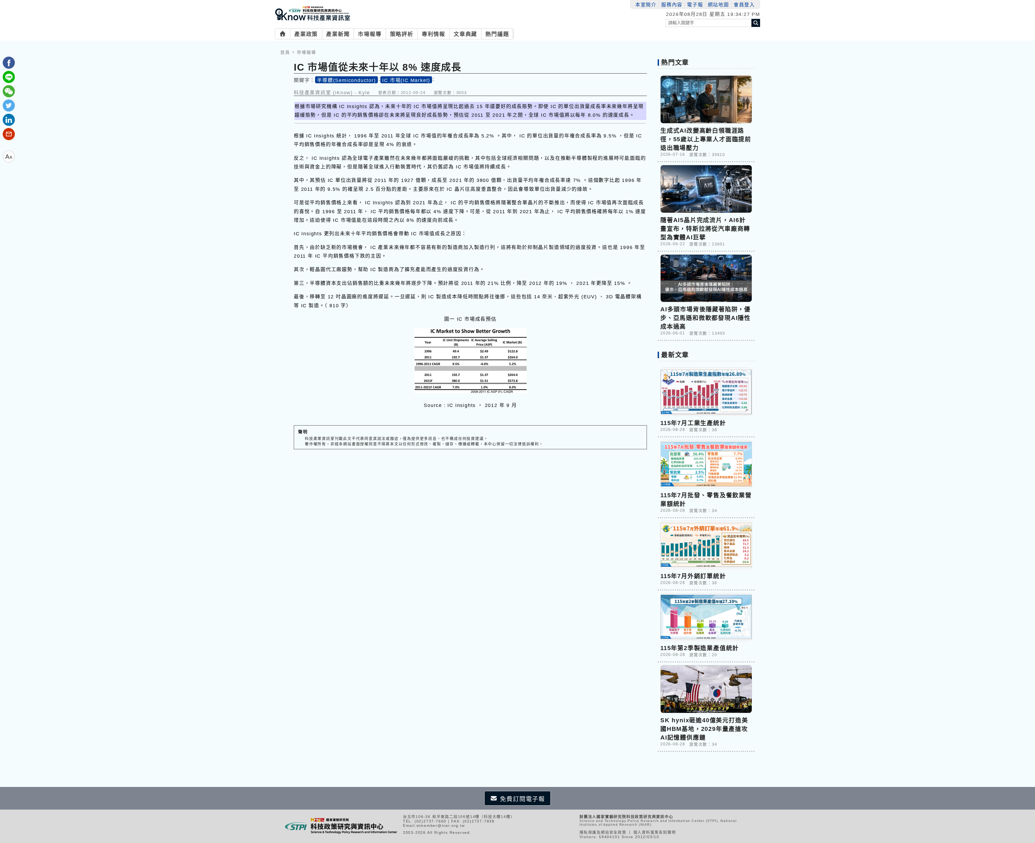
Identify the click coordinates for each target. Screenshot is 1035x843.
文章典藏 (465, 34)
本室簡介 (646, 5)
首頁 (285, 52)
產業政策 (306, 34)
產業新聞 (338, 34)
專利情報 (433, 34)
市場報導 (369, 34)
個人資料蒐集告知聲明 (654, 832)
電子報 (695, 5)
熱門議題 (497, 34)
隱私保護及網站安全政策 (602, 832)
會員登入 (744, 5)
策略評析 (401, 34)
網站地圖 (718, 5)
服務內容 (671, 5)
